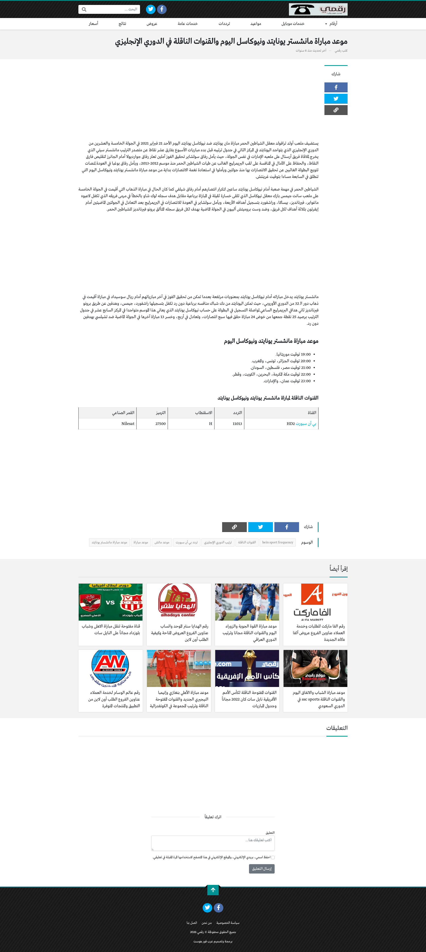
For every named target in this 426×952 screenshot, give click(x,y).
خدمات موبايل (293, 23)
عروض (152, 23)
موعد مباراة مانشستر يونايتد (109, 542)
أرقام (333, 23)
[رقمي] (318, 9)
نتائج (122, 23)
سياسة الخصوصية (227, 923)
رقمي (338, 51)
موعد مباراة (141, 542)
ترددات (224, 23)
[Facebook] (162, 9)
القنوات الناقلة (247, 542)
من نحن (207, 923)
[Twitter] (151, 9)
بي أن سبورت (306, 423)
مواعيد (255, 23)
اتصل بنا (192, 923)
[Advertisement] (198, 99)
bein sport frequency (277, 542)
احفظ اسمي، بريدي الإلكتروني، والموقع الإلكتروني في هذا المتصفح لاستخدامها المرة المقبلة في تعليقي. (211, 857)
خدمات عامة (188, 23)
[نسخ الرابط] (336, 110)
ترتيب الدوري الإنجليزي (218, 542)
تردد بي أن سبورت (187, 542)
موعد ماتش (162, 542)
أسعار (93, 23)
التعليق (270, 833)
